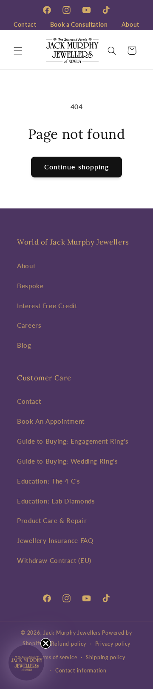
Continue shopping (76, 167)
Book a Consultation (79, 24)
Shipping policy (105, 657)
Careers (29, 325)
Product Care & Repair (52, 520)
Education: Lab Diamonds (56, 501)
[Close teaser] (45, 643)
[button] (18, 50)
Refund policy (69, 644)
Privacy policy (112, 644)
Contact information (81, 670)
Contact (25, 24)
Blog (24, 345)
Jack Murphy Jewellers (71, 633)
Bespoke (30, 286)
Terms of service (57, 657)
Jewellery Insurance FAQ (55, 540)
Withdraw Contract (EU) (54, 560)
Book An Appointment (51, 421)
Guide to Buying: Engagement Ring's (72, 441)
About (130, 24)
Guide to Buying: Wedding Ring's (67, 461)
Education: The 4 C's (48, 481)
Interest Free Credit (47, 305)
